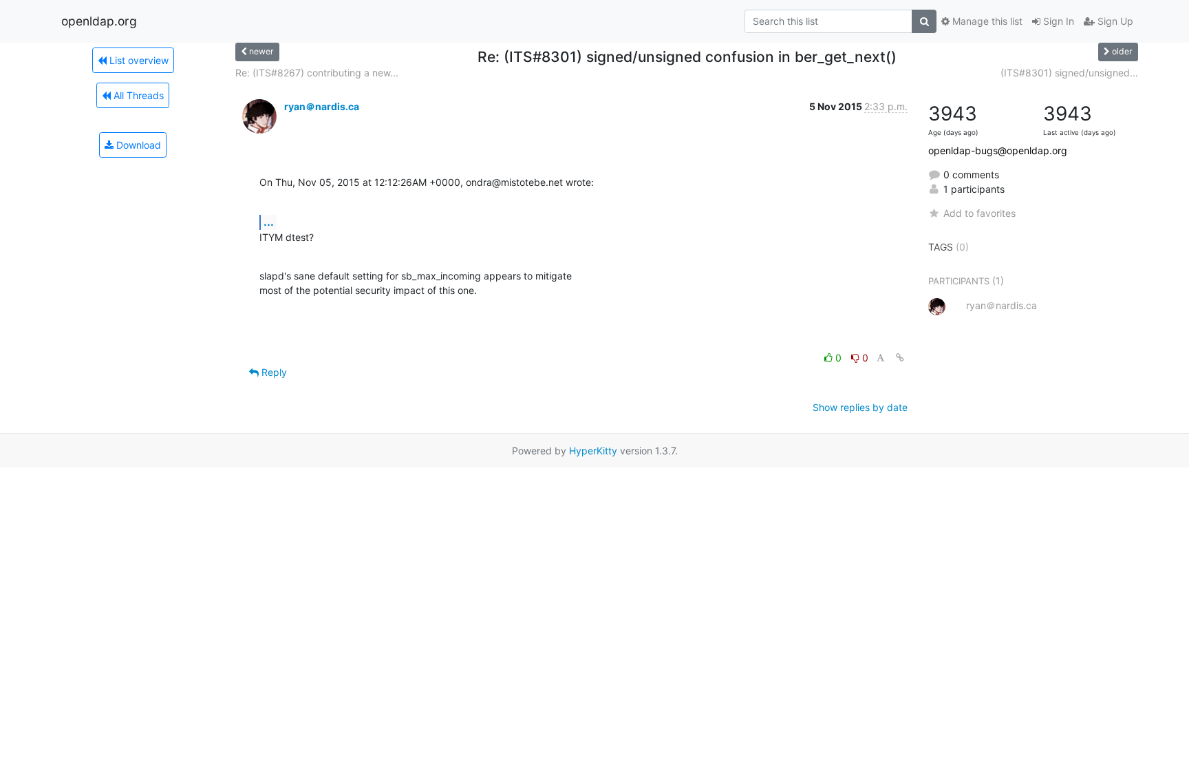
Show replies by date (860, 407)
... (269, 222)
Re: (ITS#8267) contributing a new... (316, 72)
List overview (138, 60)
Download (137, 145)
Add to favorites (979, 213)
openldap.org (99, 21)
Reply (273, 372)
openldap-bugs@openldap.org (997, 150)
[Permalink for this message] (900, 357)
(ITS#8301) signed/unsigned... (1069, 72)
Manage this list (986, 21)
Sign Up (1114, 21)
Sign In (1057, 21)
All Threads (137, 95)
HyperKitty (593, 450)
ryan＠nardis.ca (321, 106)
